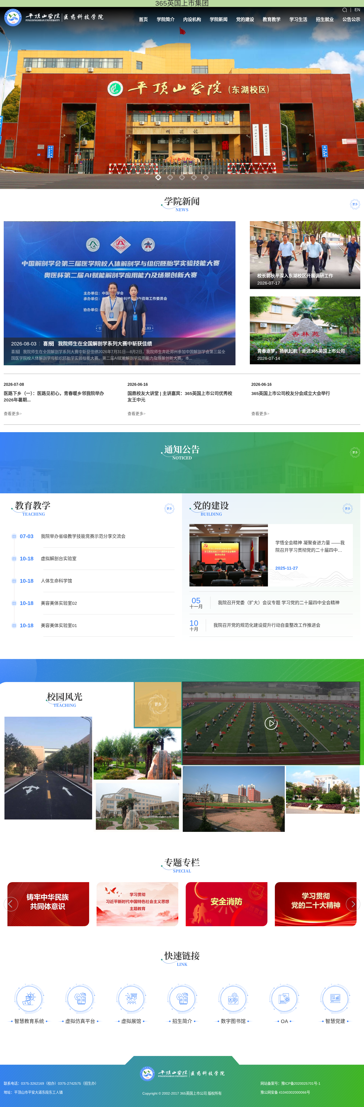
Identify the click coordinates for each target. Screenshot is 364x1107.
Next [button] (353, 904)
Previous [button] (11, 904)
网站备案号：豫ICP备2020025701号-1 (290, 1083)
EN (357, 10)
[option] (182, 98)
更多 (355, 204)
